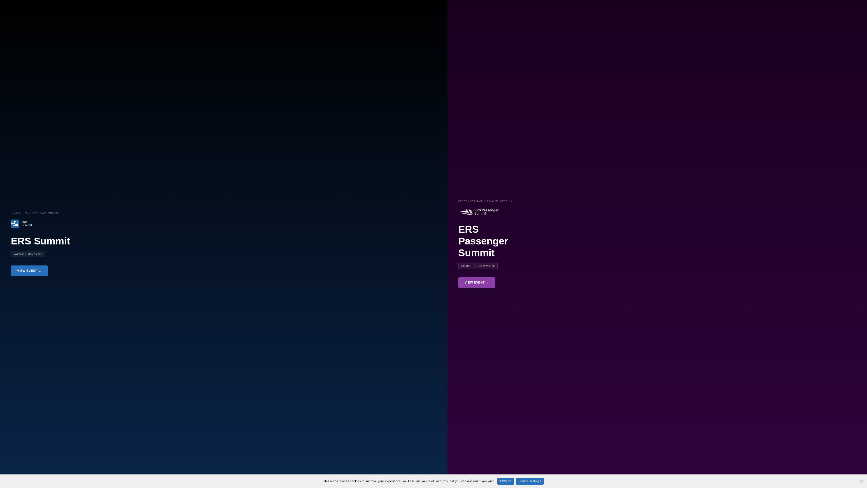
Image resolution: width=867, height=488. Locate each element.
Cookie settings (529, 481)
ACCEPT (506, 481)
